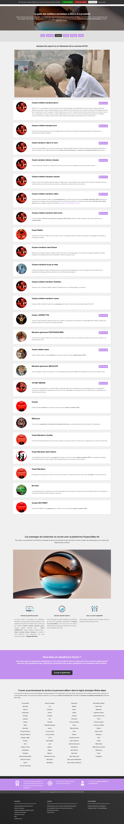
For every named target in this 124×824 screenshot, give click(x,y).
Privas (74, 725)
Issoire (50, 728)
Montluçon (74, 703)
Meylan (50, 750)
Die (50, 706)
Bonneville (25, 728)
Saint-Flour (74, 753)
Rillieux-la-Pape (74, 728)
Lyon (50, 744)
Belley (25, 725)
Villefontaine (98, 744)
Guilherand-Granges (49, 725)
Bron (25, 744)
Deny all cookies (81, 2)
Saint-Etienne (74, 750)
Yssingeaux (99, 756)
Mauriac (50, 747)
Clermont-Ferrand (25, 759)
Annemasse (25, 712)
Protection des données (20, 812)
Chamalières (25, 750)
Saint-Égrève (74, 747)
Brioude (25, 740)
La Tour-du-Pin (50, 731)
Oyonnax (74, 715)
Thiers (98, 719)
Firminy (50, 712)
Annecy (25, 709)
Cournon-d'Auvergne (25, 765)
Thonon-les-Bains (99, 722)
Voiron (98, 753)
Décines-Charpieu (50, 703)
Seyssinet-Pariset (99, 712)
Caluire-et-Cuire (25, 747)
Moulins (74, 706)
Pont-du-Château (74, 722)
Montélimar (50, 762)
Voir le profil (104, 103)
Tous (42, 35)
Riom (74, 731)
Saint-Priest (98, 706)
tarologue (73, 35)
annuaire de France (32, 636)
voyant (81, 35)
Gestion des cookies (19, 814)
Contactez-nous (18, 818)
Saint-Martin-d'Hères (98, 703)
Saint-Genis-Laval (74, 756)
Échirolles (49, 709)
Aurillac (25, 722)
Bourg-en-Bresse (25, 731)
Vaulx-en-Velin (99, 731)
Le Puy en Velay (50, 734)
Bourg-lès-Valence (25, 734)
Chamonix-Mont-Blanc (25, 756)
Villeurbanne (98, 750)
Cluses (25, 762)
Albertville (25, 706)
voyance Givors (50, 812)
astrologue (50, 35)
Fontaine (49, 715)
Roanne (74, 734)
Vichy (98, 737)
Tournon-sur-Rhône (98, 725)
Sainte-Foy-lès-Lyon (74, 744)
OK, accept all (68, 2)
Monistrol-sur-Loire (50, 756)
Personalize (92, 2)
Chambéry (25, 753)
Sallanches (99, 709)
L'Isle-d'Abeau (49, 740)
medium (66, 35)
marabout (58, 35)
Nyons (74, 709)
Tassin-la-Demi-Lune (98, 715)
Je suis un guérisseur (62, 673)
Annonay (25, 715)
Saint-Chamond (74, 740)
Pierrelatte (74, 719)
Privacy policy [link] (102, 2)
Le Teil (50, 737)
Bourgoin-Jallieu (25, 737)
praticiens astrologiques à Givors (69, 203)
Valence (99, 728)
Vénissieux (99, 734)
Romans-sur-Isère (74, 737)
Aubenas (25, 719)
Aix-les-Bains (25, 703)
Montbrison (50, 759)
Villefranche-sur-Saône (98, 747)
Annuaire (16, 806)
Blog (15, 816)
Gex (50, 719)
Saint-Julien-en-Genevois (74, 762)
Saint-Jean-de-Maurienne (74, 759)
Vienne (99, 740)
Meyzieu (49, 753)
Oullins (74, 712)
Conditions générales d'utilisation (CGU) (24, 810)
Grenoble (49, 722)
